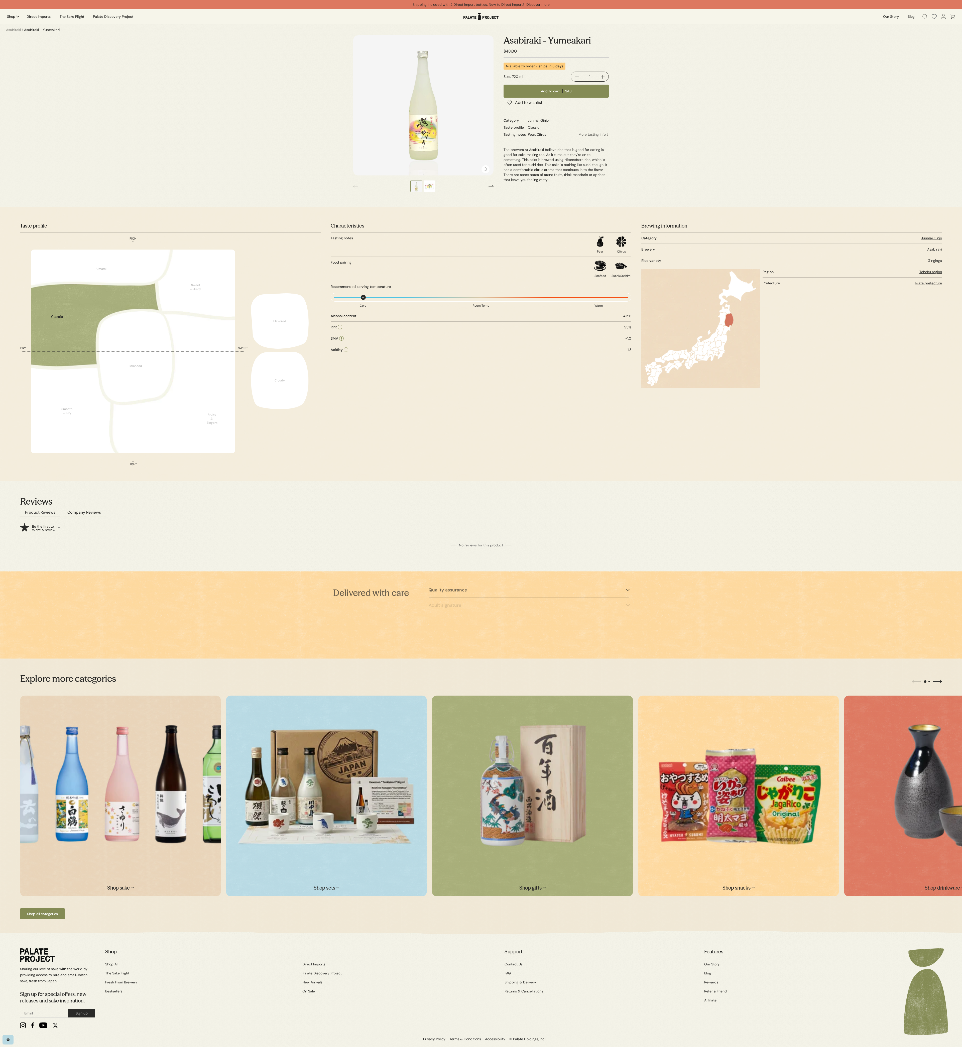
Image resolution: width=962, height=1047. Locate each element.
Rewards (711, 982)
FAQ (508, 973)
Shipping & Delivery (520, 982)
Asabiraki (934, 249)
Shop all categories (42, 914)
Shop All (111, 964)
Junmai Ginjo (931, 238)
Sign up (82, 1013)
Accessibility (495, 1039)
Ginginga (935, 260)
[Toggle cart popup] (952, 16)
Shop (111, 951)
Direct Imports (313, 964)
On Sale (308, 991)
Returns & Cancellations (524, 991)
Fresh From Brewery (121, 982)
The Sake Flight (117, 973)
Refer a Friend (715, 991)
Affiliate (710, 1000)
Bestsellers (114, 991)
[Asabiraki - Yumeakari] (423, 105)
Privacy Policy (434, 1039)
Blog (707, 973)
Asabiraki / (14, 30)
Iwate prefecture (928, 283)
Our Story (712, 964)
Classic (57, 316)
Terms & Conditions (465, 1039)
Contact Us (514, 964)
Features (713, 951)
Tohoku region (930, 272)
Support (514, 951)
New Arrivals (312, 982)
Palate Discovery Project (322, 973)
